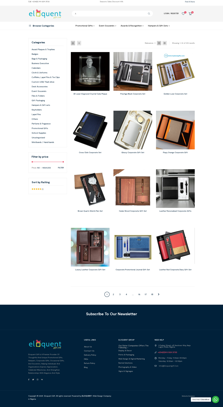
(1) (37, 189)
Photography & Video (127, 367)
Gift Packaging (38, 100)
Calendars (36, 68)
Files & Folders (38, 95)
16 (139, 294)
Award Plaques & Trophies (43, 49)
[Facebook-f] (29, 379)
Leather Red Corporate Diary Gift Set (175, 269)
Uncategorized (38, 137)
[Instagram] (37, 379)
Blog (86, 367)
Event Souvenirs (39, 91)
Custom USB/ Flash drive (43, 82)
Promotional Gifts (40, 128)
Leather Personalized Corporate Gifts (175, 211)
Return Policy (89, 363)
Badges (35, 54)
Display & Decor (125, 350)
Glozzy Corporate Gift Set (132, 152)
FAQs (86, 359)
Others (35, 119)
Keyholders (37, 109)
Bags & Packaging (39, 58)
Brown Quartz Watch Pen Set (90, 211)
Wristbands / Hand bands (43, 142)
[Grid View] (73, 43)
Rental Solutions (125, 363)
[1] (183, 13)
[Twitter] (33, 379)
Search (149, 13)
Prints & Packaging (126, 355)
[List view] (164, 43)
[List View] (79, 43)
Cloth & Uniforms (39, 72)
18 (152, 294)
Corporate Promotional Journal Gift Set (133, 269)
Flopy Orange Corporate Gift (175, 152)
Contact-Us (89, 351)
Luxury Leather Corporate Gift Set (90, 269)
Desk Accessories (40, 86)
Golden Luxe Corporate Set (175, 94)
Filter (61, 168)
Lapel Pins (36, 114)
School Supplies (39, 133)
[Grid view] (159, 43)
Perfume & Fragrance (41, 123)
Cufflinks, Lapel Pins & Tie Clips (46, 77)
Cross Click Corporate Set (90, 152)
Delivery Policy (90, 355)
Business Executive (40, 63)
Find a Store (190, 2)
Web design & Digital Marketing (131, 359)
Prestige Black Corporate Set (132, 94)
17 (146, 294)
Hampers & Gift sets (41, 105)
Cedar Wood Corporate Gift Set (133, 211)
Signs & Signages (125, 371)
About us (88, 347)
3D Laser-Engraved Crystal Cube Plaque (90, 94)
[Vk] (42, 379)
